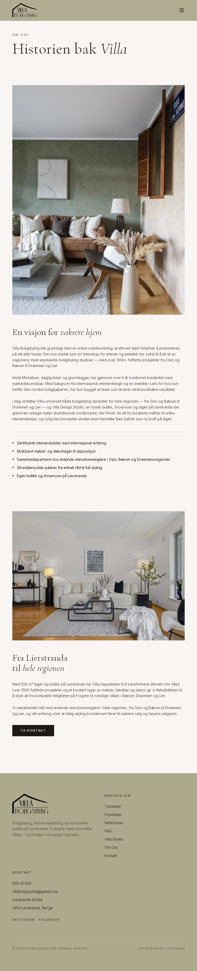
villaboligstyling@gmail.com (35, 891)
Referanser (114, 823)
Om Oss (111, 847)
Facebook (49, 920)
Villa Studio (114, 839)
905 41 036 (21, 883)
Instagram (23, 920)
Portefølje (113, 814)
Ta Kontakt (33, 730)
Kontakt (111, 855)
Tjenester (113, 806)
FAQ (108, 831)
